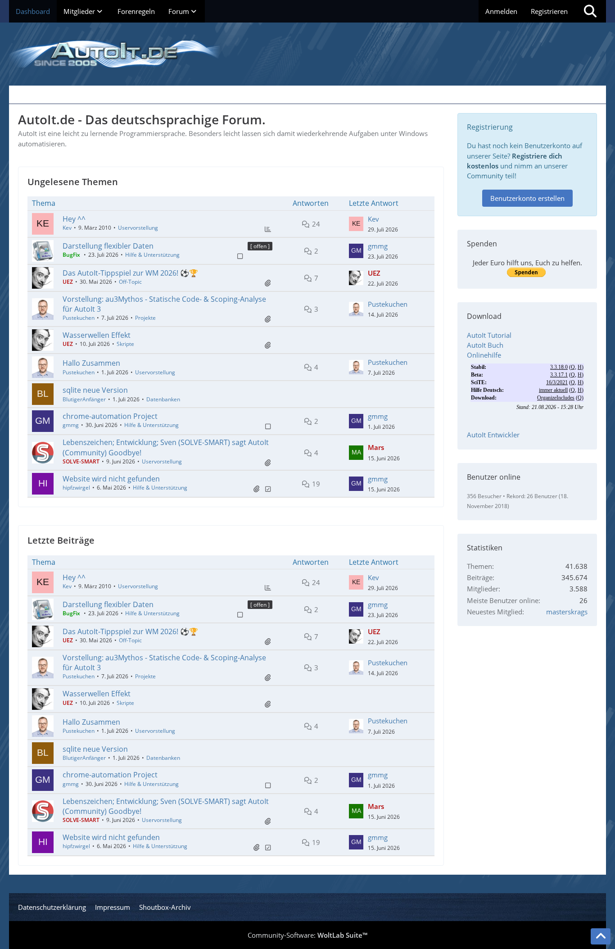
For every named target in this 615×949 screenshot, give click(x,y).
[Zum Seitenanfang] (600, 936)
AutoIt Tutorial (489, 335)
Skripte (125, 344)
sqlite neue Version (95, 390)
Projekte (145, 318)
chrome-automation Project (110, 416)
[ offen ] (260, 246)
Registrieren (549, 11)
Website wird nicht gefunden (111, 479)
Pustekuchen (79, 318)
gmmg (378, 245)
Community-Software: (307, 935)
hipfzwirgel (76, 487)
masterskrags (567, 611)
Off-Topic (130, 282)
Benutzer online (493, 477)
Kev (67, 228)
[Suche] (590, 11)
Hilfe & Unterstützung (152, 255)
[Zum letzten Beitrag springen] (356, 224)
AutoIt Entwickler (493, 434)
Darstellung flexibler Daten (108, 246)
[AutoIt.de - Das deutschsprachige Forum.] (307, 54)
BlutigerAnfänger (84, 399)
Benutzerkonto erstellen (527, 198)
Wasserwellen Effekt (97, 335)
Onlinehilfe (484, 354)
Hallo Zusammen (91, 363)
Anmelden (501, 11)
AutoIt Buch (485, 345)
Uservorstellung (138, 228)
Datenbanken (163, 399)
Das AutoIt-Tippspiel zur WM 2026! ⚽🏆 (130, 273)
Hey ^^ (74, 219)
